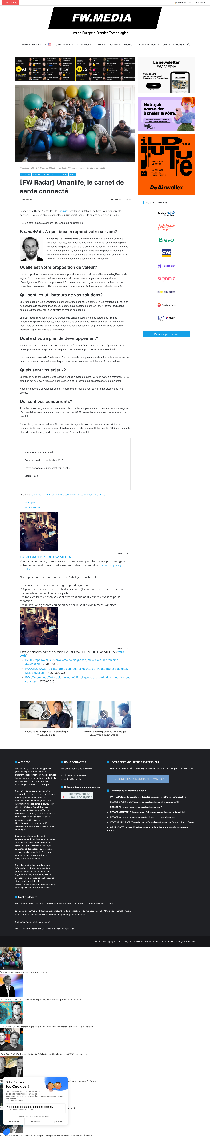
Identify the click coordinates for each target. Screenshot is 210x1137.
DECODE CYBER (118, 802)
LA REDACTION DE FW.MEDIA (45, 557)
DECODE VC (116, 817)
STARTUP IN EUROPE (120, 822)
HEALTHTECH (38, 174)
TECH (72, 174)
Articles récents (34, 507)
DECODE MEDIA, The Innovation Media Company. (152, 941)
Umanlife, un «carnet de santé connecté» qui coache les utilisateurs (68, 494)
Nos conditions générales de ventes (32, 922)
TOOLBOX (129, 44)
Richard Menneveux (51, 914)
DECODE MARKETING (120, 812)
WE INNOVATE (117, 827)
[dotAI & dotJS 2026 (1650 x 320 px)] (75, 68)
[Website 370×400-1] (166, 194)
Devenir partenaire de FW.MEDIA (77, 768)
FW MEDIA (115, 797)
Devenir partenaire (166, 334)
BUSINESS (50, 168)
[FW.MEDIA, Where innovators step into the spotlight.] (105, 23)
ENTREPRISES (37, 168)
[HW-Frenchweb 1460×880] (166, 130)
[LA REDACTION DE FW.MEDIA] (39, 549)
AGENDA (113, 44)
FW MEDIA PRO (65, 44)
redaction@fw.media (71, 779)
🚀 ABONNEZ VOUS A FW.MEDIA (190, 2)
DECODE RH (116, 807)
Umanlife (63, 211)
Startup (64, 174)
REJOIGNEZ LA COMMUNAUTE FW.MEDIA (138, 778)
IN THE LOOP (83, 44)
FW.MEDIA (33, 768)
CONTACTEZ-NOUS (172, 44)
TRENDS (99, 44)
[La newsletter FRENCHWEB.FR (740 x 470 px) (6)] (166, 92)
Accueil (25, 168)
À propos (30, 502)
